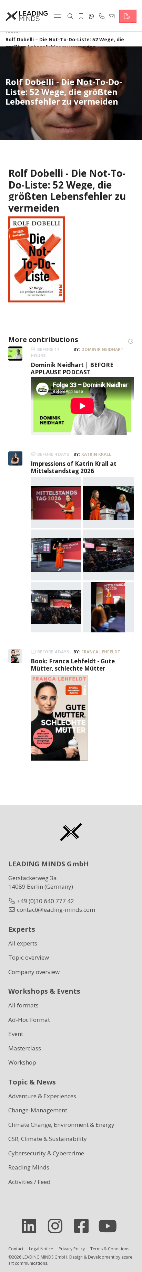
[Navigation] (59, 16)
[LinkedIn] (32, 1226)
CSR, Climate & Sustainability (47, 1139)
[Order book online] (36, 259)
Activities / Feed (29, 1182)
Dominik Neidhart (102, 349)
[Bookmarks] (81, 16)
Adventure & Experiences (42, 1096)
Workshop (22, 1062)
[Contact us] (127, 16)
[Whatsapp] (91, 16)
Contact (15, 1249)
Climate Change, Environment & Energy (61, 1125)
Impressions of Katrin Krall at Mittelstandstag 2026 (73, 467)
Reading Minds (28, 1167)
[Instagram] (58, 1226)
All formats (23, 1005)
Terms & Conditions (109, 1249)
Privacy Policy (72, 1249)
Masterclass (24, 1048)
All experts (22, 943)
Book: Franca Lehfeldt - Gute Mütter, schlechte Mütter (73, 664)
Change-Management (37, 1110)
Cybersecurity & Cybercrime (46, 1153)
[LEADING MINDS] (27, 15)
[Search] (70, 16)
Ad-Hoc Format (29, 1020)
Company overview (34, 972)
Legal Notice (41, 1249)
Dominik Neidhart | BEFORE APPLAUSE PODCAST (72, 368)
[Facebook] (84, 1226)
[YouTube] (110, 1226)
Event (15, 1034)
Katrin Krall (96, 454)
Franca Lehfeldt (100, 652)
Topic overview (28, 957)
